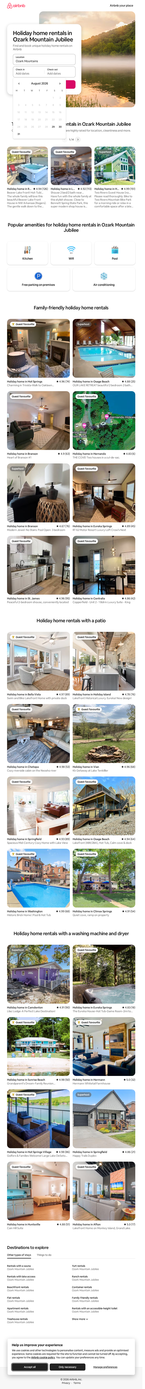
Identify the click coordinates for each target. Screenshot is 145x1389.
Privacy (66, 1383)
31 (19, 134)
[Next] (78, 139)
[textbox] (28, 73)
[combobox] (44, 61)
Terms (77, 1383)
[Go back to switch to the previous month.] (19, 84)
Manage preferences (105, 1367)
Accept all (30, 1367)
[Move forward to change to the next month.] (60, 84)
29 (53, 126)
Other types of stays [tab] (19, 1255)
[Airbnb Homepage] (16, 5)
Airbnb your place (121, 5)
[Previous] (65, 139)
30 (60, 126)
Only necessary (67, 1367)
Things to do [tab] (44, 1255)
